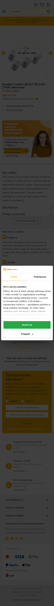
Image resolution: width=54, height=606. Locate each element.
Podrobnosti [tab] (40, 277)
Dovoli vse (27, 325)
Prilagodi (25, 334)
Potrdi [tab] (14, 277)
